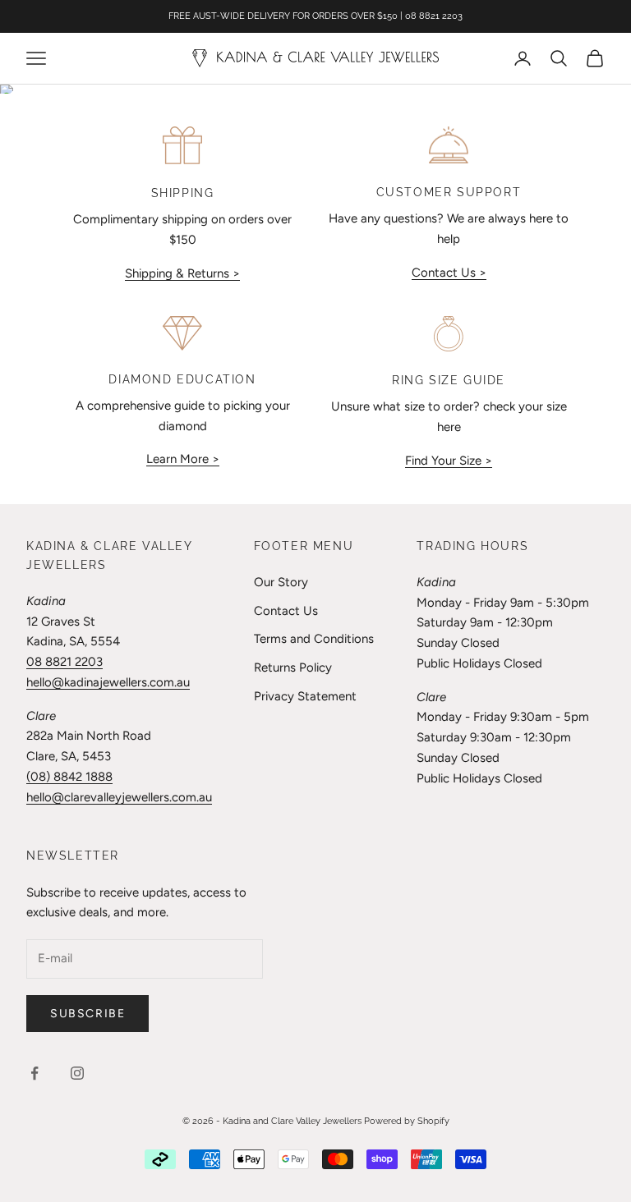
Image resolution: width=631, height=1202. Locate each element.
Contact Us (286, 610)
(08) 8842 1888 (69, 776)
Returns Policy (293, 667)
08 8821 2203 (64, 661)
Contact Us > (449, 272)
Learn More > (182, 459)
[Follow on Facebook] (34, 1073)
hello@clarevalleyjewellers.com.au (119, 797)
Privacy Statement (305, 696)
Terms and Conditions (314, 638)
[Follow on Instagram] (77, 1073)
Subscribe (87, 1014)
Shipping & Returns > (182, 273)
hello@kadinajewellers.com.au (108, 682)
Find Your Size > (448, 460)
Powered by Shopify (406, 1121)
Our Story (281, 582)
